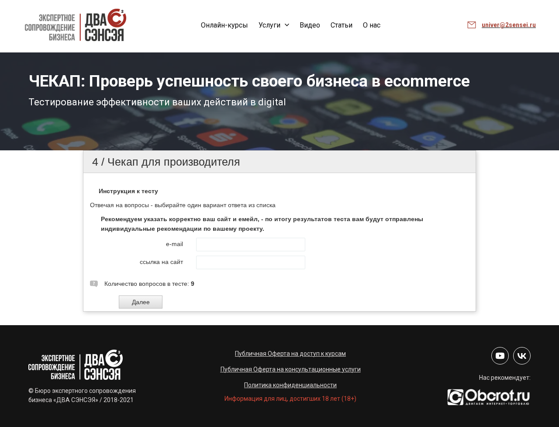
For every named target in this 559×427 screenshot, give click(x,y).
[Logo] (75, 25)
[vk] (522, 356)
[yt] (500, 356)
